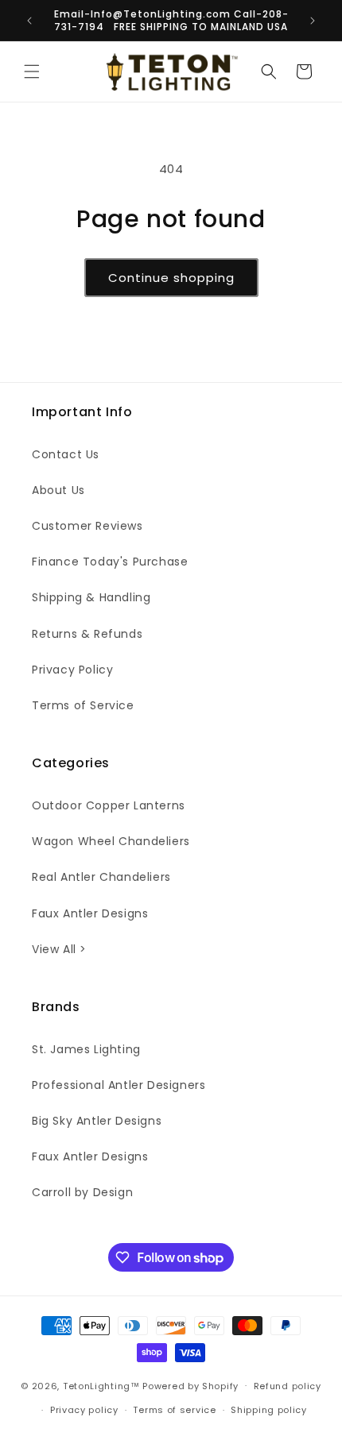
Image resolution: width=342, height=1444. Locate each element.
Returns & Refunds (87, 634)
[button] (31, 71)
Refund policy (287, 1386)
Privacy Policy (72, 670)
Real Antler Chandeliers (101, 877)
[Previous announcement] (29, 20)
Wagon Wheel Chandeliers (111, 841)
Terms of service (174, 1409)
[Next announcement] (312, 20)
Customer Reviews (87, 526)
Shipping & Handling (91, 597)
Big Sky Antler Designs (96, 1121)
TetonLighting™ (103, 1385)
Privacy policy (84, 1409)
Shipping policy (269, 1409)
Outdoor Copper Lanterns (108, 805)
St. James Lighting (86, 1049)
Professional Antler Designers (118, 1085)
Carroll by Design (82, 1192)
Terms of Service (83, 705)
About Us (58, 490)
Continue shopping (171, 277)
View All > (59, 949)
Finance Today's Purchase (110, 561)
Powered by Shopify (190, 1385)
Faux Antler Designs (90, 913)
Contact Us (65, 454)
